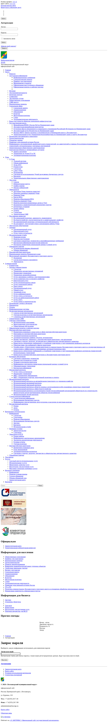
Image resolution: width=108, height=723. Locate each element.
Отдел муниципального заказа (24, 282)
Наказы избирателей (21, 188)
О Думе (12, 159)
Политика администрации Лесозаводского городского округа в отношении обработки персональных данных (44, 589)
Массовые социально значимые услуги (23, 468)
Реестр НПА (18, 197)
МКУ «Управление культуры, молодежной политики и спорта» (36, 377)
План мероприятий (20, 449)
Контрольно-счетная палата (15, 411)
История (12, 91)
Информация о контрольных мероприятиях (29, 438)
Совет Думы (18, 170)
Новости (12, 74)
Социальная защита (21, 108)
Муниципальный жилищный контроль (28, 383)
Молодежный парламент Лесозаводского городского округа (31, 256)
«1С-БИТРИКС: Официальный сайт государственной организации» (34, 720)
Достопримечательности (18, 93)
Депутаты (12, 180)
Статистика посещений (13, 675)
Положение (18, 258)
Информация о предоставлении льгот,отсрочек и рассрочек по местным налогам (43, 402)
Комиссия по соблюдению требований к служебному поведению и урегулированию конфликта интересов (52, 343)
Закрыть (4, 48)
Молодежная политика (22, 115)
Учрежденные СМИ (16, 318)
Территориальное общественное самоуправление (27, 148)
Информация (14, 413)
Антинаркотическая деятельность (26, 119)
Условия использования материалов (18, 673)
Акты (16, 408)
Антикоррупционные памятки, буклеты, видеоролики (33, 337)
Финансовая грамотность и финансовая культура (22, 591)
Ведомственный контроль (18, 404)
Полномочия (18, 172)
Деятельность (14, 189)
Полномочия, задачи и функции (20, 303)
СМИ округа (13, 102)
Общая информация (21, 163)
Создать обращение (16, 476)
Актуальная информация (18, 76)
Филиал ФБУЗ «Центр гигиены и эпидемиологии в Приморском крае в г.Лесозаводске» (45, 132)
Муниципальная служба (18, 235)
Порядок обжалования (22, 419)
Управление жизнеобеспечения (25, 275)
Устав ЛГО (17, 165)
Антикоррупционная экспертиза (25, 336)
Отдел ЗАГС (18, 300)
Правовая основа (20, 237)
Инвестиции (9, 607)
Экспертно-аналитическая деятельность (28, 440)
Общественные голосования (19, 100)
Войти (3, 18)
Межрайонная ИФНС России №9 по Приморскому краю (34, 125)
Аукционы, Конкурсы (13, 602)
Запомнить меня (9, 39)
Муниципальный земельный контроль (27, 385)
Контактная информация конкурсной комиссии (31, 243)
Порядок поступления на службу (25, 360)
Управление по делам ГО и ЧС (25, 153)
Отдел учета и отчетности (23, 233)
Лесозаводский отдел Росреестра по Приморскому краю (34, 131)
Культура (17, 114)
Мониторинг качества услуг (19, 465)
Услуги (7, 459)
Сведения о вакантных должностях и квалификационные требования (39, 241)
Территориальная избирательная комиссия (20, 548)
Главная (8, 70)
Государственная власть (17, 123)
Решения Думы (19, 195)
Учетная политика (20, 444)
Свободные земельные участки (16, 568)
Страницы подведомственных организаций (29, 317)
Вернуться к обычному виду (11, 7)
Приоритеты (13, 305)
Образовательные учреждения (24, 366)
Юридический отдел (21, 231)
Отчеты (16, 210)
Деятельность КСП (16, 434)
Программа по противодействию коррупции (30, 334)
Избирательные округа (22, 184)
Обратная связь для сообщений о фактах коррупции (32, 345)
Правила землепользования (15, 564)
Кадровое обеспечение (17, 356)
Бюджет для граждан (12, 570)
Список (16, 182)
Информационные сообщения (24, 77)
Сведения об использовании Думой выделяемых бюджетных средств (38, 174)
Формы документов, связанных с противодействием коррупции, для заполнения (43, 339)
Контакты (17, 176)
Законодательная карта (17, 480)
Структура (17, 169)
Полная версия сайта (8, 5)
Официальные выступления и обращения (28, 85)
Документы (9, 457)
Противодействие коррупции (19, 252)
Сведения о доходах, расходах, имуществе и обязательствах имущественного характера (45, 453)
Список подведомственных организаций (28, 313)
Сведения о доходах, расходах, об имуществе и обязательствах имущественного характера (46, 341)
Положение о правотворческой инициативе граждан (32, 205)
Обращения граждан (16, 246)
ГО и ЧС (8, 587)
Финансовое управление (22, 273)
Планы (16, 406)
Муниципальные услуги (18, 463)
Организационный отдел (23, 229)
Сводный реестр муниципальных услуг (23, 461)
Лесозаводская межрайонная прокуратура (29, 127)
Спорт (16, 117)
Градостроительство (16, 138)
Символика (13, 96)
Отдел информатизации (22, 294)
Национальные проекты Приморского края (24, 254)
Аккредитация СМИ (21, 214)
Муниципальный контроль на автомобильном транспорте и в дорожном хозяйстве (43, 381)
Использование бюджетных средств (26, 400)
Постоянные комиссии (17, 216)
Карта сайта (9, 671)
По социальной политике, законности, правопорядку (33, 218)
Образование (18, 112)
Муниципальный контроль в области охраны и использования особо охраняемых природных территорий (52, 387)
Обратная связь (6, 713)
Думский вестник (20, 161)
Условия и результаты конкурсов (25, 362)
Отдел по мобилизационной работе (26, 298)
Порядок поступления (21, 239)
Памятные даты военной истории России (24, 142)
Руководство (18, 167)
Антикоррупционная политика (25, 155)
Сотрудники (18, 417)
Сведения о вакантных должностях (26, 358)
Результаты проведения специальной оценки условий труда (35, 244)
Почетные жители (15, 95)
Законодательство (20, 430)
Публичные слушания (21, 207)
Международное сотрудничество (25, 324)
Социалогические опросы (23, 79)
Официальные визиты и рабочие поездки (28, 87)
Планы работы (19, 208)
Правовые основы (15, 429)
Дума (7, 157)
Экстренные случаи (16, 98)
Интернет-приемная (12, 470)
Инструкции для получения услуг (21, 467)
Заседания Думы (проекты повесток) (27, 191)
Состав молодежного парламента (25, 260)
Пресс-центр (18, 286)
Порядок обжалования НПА (24, 199)
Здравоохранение (20, 110)
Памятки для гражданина (23, 81)
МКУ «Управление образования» (25, 375)
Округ (7, 72)
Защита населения (20, 151)
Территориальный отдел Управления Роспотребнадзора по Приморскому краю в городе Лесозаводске (50, 134)
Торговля (8, 605)
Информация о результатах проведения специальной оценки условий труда (41, 364)
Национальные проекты (18, 104)
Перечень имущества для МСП (16, 611)
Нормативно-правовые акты (24, 448)
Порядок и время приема (18, 474)
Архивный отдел (20, 292)
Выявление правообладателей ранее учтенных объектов (25, 566)
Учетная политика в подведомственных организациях (33, 315)
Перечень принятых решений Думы (26, 193)
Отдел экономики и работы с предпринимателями (32, 277)
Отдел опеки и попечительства (25, 301)
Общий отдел (18, 290)
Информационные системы (19, 309)
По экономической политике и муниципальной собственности (36, 222)
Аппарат (12, 227)
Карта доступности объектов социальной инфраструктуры (30, 121)
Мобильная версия (7, 60)
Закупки (17, 423)
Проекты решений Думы (22, 201)
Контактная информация (22, 368)
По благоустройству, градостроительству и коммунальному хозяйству (38, 220)
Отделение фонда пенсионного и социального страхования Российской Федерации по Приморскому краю (52, 129)
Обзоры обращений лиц (18, 478)
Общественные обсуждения (24, 326)
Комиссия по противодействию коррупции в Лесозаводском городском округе (42, 355)
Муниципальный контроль (19, 379)
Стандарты (17, 432)
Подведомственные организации (21, 311)
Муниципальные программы (24, 322)
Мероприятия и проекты (22, 83)
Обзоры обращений (21, 250)
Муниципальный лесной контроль (26, 394)
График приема (19, 186)
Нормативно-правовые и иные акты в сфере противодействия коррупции (40, 332)
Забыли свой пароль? (8, 46)
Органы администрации (18, 267)
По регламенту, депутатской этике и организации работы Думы (36, 224)
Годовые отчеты (19, 442)
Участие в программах (17, 320)
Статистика (18, 212)
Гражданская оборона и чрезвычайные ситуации (26, 150)
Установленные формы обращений (26, 248)
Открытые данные (16, 140)
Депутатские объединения (18, 225)
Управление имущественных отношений (28, 271)
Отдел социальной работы (23, 284)
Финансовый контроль (17, 370)
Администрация (11, 263)
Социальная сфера (15, 106)
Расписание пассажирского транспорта (23, 136)
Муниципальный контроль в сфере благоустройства (32, 389)
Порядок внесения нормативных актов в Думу (30, 203)
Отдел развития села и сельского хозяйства (29, 279)
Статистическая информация (19, 396)
